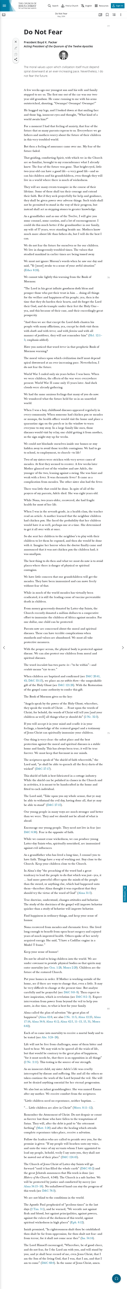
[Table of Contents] (3, 14)
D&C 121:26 (65, 685)
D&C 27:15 (54, 805)
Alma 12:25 (85, 1017)
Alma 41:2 (52, 1022)
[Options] (121, 14)
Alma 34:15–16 (33, 1186)
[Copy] (15, 54)
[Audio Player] (116, 1278)
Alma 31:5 (84, 893)
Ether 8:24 (31, 270)
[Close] (15, 41)
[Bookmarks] (107, 14)
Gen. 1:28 (55, 968)
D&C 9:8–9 (71, 992)
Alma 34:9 (38, 1022)
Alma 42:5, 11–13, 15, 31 (75, 1022)
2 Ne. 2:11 (31, 1062)
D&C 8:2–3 (83, 997)
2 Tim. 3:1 (37, 1209)
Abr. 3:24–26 (49, 1037)
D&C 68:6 (48, 1263)
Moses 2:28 (70, 968)
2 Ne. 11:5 (70, 1017)
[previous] (4, 648)
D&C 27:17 (43, 769)
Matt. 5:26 (43, 1128)
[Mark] (15, 48)
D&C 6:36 (30, 832)
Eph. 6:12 (77, 1222)
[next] (123, 648)
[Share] (15, 59)
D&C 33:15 (35, 681)
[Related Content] (114, 14)
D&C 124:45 (69, 1157)
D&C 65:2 (87, 1168)
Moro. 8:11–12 (83, 1108)
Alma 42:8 (45, 1017)
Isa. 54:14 (87, 1238)
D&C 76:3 (48, 1191)
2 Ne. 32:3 (91, 717)
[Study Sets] (100, 14)
